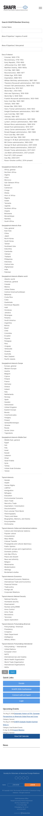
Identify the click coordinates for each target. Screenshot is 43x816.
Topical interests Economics (12, 576)
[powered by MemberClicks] (21, 813)
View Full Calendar (21, 736)
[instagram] (27, 778)
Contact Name (7, 27)
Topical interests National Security (14, 596)
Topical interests (8, 477)
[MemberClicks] (16, 8)
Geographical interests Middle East (14, 437)
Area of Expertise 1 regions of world (14, 36)
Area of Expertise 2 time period (13, 45)
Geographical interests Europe (12, 363)
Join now (15, 785)
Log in (32, 785)
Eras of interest (7, 55)
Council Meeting (18, 730)
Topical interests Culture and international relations (19, 528)
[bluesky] (19, 778)
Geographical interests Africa (12, 167)
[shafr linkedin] (16, 778)
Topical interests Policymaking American (16, 624)
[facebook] (23, 778)
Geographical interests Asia (11, 225)
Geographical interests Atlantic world (15, 276)
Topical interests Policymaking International (17, 644)
